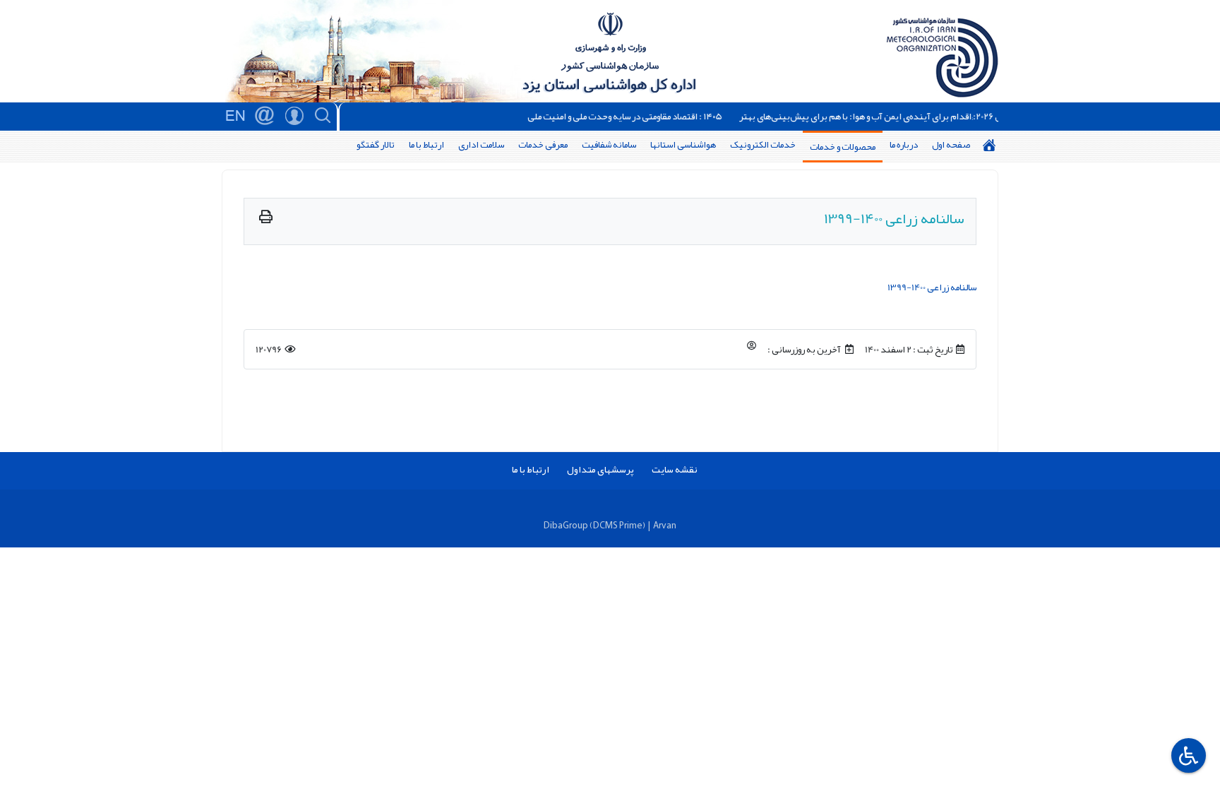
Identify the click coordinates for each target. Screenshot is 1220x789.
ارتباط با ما (426, 144)
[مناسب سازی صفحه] (1187, 755)
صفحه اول (951, 144)
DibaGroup (566, 525)
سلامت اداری (481, 144)
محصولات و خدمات (842, 146)
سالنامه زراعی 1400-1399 (931, 287)
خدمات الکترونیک (763, 144)
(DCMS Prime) (617, 525)
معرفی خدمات (543, 144)
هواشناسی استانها (683, 144)
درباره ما (904, 144)
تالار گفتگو (376, 144)
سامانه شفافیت (609, 144)
